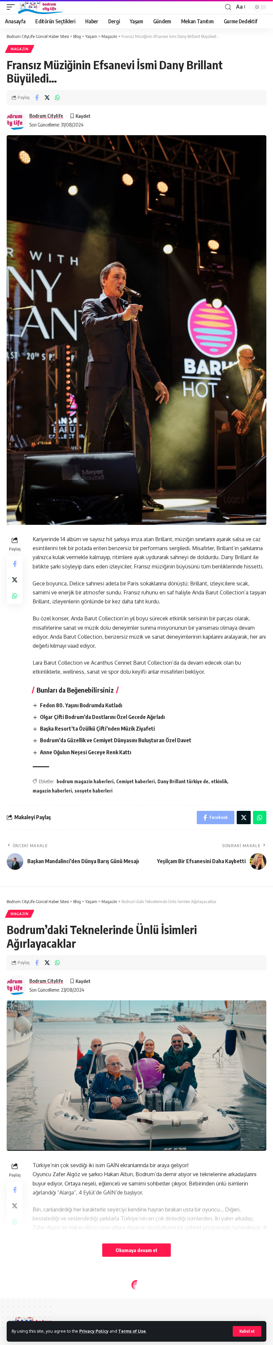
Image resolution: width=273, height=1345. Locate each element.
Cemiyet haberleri (135, 781)
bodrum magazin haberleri (85, 781)
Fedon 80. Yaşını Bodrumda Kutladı (81, 705)
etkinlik (219, 781)
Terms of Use (132, 1331)
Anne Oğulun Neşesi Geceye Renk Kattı (85, 752)
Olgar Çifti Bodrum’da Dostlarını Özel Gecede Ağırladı (102, 717)
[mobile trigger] (12, 7)
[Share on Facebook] (36, 97)
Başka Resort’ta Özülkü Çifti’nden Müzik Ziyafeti (97, 728)
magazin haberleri (52, 791)
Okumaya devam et (136, 1250)
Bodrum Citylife (46, 116)
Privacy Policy (94, 1331)
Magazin (20, 49)
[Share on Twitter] (47, 97)
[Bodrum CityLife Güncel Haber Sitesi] (40, 7)
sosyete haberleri (94, 791)
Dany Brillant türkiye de (182, 781)
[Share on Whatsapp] (57, 97)
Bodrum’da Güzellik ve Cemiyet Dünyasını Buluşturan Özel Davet (115, 740)
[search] (228, 7)
